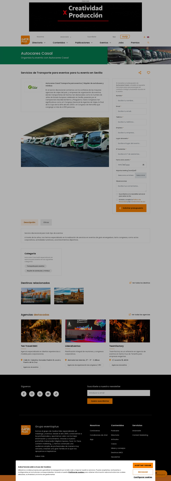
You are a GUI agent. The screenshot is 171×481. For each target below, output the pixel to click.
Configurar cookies (143, 477)
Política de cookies (76, 472)
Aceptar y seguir (143, 465)
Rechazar (143, 472)
